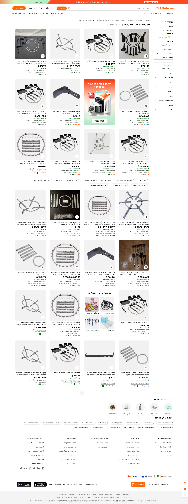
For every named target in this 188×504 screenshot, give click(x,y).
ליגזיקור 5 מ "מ (116, 423)
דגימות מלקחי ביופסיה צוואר (97, 185)
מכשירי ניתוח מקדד (70, 423)
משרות (169, 455)
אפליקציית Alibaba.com (57, 484)
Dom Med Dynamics (39, 171)
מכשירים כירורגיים (105, 20)
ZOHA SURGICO (74, 70)
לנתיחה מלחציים (166, 427)
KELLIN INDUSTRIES (142, 72)
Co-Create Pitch (165, 447)
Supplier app (89, 484)
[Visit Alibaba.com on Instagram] (30, 468)
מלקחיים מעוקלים (132, 423)
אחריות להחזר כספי (133, 447)
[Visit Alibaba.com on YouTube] (25, 468)
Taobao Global (103, 494)
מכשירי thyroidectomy (119, 185)
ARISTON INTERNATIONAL (140, 122)
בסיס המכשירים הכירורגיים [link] (87, 20)
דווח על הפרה (71, 463)
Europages (125, 494)
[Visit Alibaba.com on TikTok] (21, 468)
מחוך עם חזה (128, 427)
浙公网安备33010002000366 (129, 501)
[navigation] (163, 207)
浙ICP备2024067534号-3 (149, 501)
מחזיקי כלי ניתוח (87, 423)
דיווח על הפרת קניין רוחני (68, 459)
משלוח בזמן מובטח (133, 451)
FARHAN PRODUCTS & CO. (105, 70)
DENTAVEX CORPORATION (105, 233)
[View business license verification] (114, 501)
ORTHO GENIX (110, 283)
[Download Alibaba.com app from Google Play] (24, 484)
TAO (111, 494)
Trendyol (117, 494)
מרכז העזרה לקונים (70, 443)
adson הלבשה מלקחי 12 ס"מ (123, 180)
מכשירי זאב (147, 423)
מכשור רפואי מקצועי (120, 20)
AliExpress (63, 494)
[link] (185, 483)
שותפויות (41, 459)
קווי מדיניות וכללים (133, 463)
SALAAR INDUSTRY (73, 122)
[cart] (40, 8)
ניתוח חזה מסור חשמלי (139, 185)
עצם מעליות (102, 423)
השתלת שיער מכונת (81, 427)
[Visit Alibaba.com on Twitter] (34, 468)
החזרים (73, 455)
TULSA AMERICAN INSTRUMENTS (103, 173)
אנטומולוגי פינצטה (98, 427)
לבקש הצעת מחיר (102, 447)
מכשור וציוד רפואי (136, 20)
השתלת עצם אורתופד (164, 423)
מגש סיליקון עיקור (89, 180)
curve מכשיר (142, 180)
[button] (69, 8)
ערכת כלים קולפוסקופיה (50, 423)
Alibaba (147, 20)
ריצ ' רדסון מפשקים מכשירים (41, 180)
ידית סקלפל (114, 427)
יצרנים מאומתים (102, 443)
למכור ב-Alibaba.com (37, 443)
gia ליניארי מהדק (72, 180)
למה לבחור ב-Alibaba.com (162, 443)
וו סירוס (58, 180)
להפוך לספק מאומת (37, 455)
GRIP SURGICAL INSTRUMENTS (69, 283)
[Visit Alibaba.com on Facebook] (43, 468)
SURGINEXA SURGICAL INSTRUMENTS (135, 173)
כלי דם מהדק (105, 180)
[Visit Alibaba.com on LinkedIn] (38, 468)
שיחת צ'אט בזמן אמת (69, 447)
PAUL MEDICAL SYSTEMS (71, 233)
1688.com (71, 494)
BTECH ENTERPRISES (141, 233)
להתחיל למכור (39, 447)
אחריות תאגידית (166, 451)
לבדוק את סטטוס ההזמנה (36, 451)
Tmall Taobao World (83, 494)
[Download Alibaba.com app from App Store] (40, 484)
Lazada (94, 494)
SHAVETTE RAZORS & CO (37, 72)
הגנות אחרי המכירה (133, 455)
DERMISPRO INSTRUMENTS (36, 233)
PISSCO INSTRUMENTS (72, 173)
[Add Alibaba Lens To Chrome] (138, 484)
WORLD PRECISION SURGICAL (138, 283)
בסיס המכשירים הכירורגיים (146, 427)
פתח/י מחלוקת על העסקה (67, 451)
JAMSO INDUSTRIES (39, 122)
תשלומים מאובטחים (132, 443)
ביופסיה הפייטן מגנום (30, 423)
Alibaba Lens (159, 484)
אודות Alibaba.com (164, 438)
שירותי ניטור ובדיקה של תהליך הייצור (127, 459)
